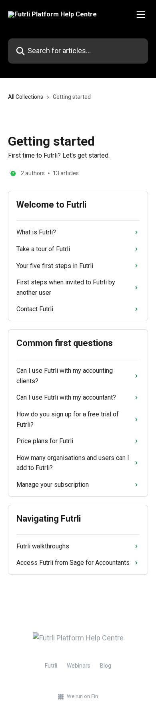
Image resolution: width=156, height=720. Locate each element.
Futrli (51, 665)
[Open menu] (141, 14)
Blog (105, 665)
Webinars (78, 665)
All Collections (25, 97)
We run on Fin (82, 696)
